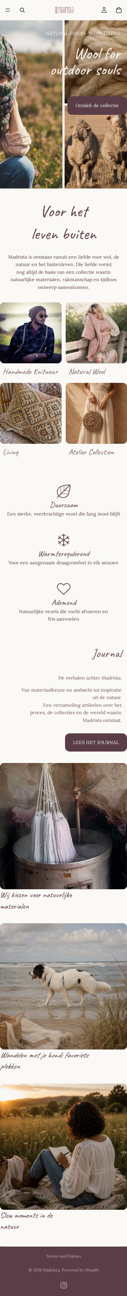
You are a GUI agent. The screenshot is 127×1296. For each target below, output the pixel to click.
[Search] (22, 10)
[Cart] (118, 10)
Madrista (51, 1269)
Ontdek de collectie (97, 105)
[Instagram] (64, 1285)
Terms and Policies (63, 1256)
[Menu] (8, 10)
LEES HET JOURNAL (96, 742)
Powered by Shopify (80, 1269)
